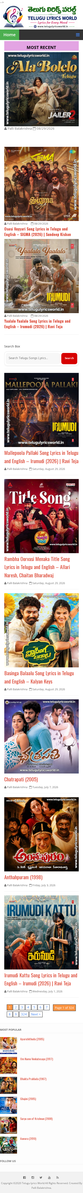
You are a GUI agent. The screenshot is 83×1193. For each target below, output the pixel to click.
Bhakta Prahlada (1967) (33, 1078)
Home (9, 34)
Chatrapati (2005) (21, 779)
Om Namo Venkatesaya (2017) (36, 1059)
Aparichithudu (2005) (32, 1039)
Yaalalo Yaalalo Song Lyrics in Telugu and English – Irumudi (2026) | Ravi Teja (37, 323)
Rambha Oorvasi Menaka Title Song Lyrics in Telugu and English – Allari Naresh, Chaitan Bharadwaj (37, 567)
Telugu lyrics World (33, 1183)
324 (24, 1014)
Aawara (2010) (28, 1138)
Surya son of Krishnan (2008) (36, 1118)
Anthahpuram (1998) (23, 877)
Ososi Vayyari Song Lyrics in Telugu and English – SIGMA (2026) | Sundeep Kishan (37, 231)
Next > (36, 1014)
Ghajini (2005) (28, 1098)
